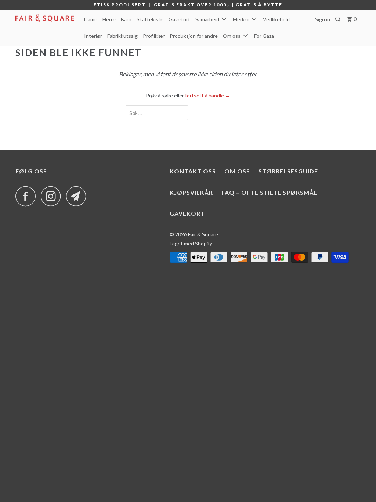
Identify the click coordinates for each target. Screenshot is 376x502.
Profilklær (153, 36)
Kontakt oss (193, 171)
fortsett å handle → (207, 95)
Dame (90, 19)
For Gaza (264, 36)
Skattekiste (150, 19)
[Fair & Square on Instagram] (53, 196)
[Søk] (338, 19)
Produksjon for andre (194, 36)
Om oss (233, 36)
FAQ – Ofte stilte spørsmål (269, 192)
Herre (109, 19)
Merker (242, 19)
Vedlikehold (276, 19)
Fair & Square (203, 234)
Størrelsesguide (288, 171)
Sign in (322, 19)
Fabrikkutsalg (122, 36)
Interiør (93, 36)
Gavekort (179, 19)
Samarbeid (208, 19)
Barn (126, 19)
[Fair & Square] (44, 18)
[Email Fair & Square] (78, 196)
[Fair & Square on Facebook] (27, 196)
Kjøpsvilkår (191, 192)
